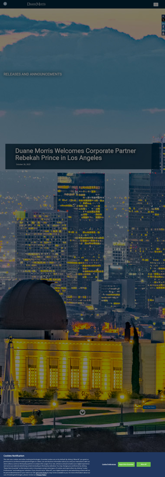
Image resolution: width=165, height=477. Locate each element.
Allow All (143, 464)
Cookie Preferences (109, 464)
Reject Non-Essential (126, 464)
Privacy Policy (41, 475)
